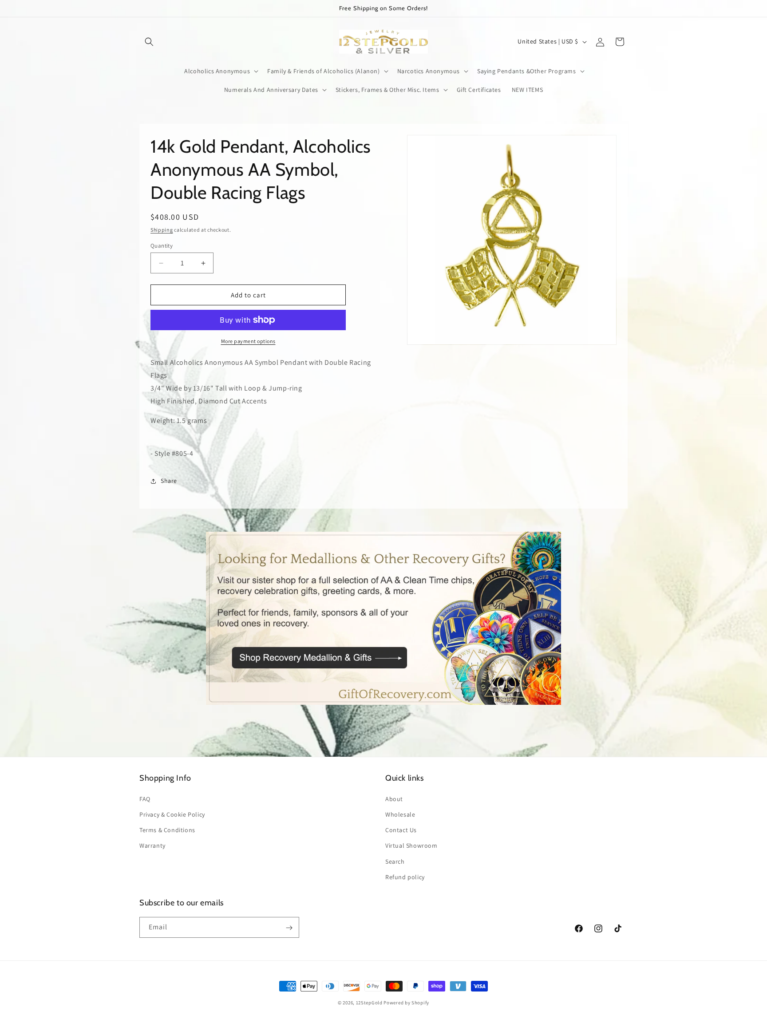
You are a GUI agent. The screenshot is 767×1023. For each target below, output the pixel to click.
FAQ (144, 798)
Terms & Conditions (167, 829)
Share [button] (169, 481)
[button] (149, 41)
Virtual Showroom (411, 845)
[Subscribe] (289, 927)
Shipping (161, 229)
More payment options (248, 341)
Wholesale (400, 814)
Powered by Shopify (406, 1002)
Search (395, 861)
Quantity (161, 245)
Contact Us (401, 829)
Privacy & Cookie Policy (172, 814)
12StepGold (369, 1002)
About (394, 798)
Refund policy (405, 877)
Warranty (152, 845)
